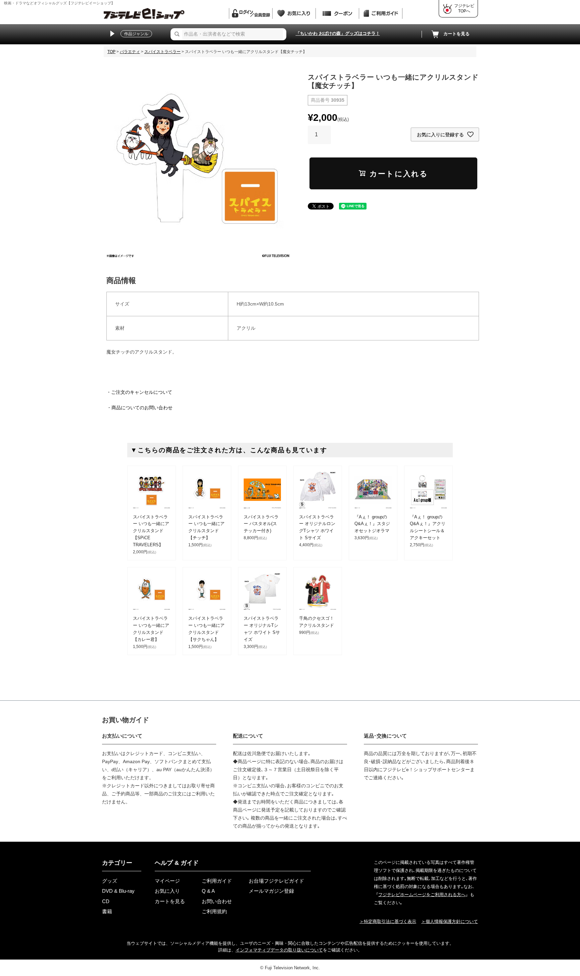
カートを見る (456, 33)
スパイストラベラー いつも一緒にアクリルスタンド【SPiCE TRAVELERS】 (151, 530)
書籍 (107, 911)
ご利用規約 (214, 911)
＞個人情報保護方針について (449, 921)
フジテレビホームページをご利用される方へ (422, 894)
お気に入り (167, 891)
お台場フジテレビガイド (276, 881)
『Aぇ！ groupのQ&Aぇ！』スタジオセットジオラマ (372, 523)
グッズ (109, 881)
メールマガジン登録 (271, 891)
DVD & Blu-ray (118, 891)
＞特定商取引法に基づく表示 (387, 921)
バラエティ (130, 51)
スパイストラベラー (162, 51)
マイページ (167, 881)
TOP (111, 51)
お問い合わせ (217, 901)
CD (105, 901)
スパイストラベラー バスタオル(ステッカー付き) (261, 523)
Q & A (208, 891)
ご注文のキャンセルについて (141, 392)
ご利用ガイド (217, 881)
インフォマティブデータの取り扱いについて (279, 949)
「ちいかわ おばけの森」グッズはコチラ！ (338, 33)
